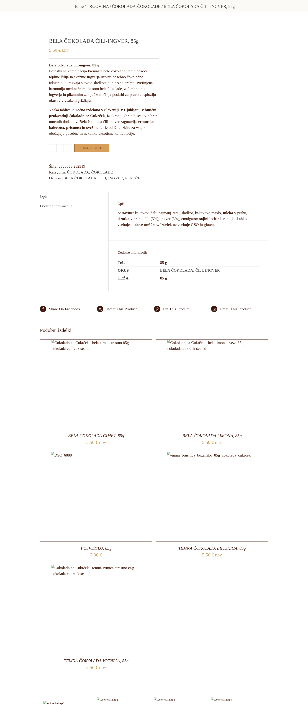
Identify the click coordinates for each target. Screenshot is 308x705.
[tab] (69, 196)
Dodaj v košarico (92, 148)
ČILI (102, 178)
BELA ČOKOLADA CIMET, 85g (96, 435)
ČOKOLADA (78, 172)
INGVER (115, 178)
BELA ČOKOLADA (79, 178)
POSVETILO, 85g (96, 548)
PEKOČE (132, 178)
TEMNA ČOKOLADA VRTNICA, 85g (96, 661)
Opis (43, 196)
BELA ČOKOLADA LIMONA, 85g (212, 435)
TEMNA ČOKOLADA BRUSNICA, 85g (212, 548)
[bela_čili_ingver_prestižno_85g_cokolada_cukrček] (94, 25)
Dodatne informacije (56, 206)
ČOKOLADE (102, 172)
